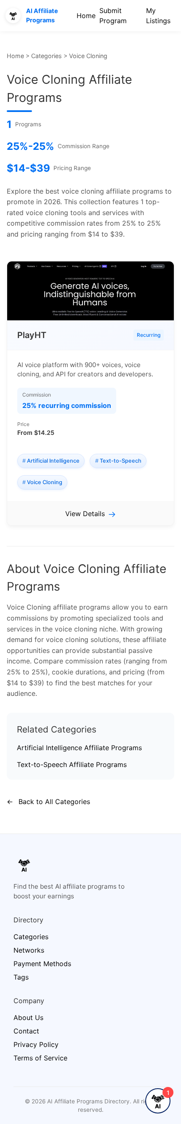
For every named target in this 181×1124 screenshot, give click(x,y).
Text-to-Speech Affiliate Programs (72, 764)
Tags (21, 977)
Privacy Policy (36, 1044)
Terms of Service (40, 1058)
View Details (85, 513)
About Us (28, 1017)
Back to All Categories (48, 801)
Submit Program (113, 15)
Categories (46, 55)
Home (86, 15)
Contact (26, 1031)
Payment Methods (42, 963)
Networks (28, 950)
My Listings (158, 15)
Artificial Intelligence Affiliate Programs (79, 747)
